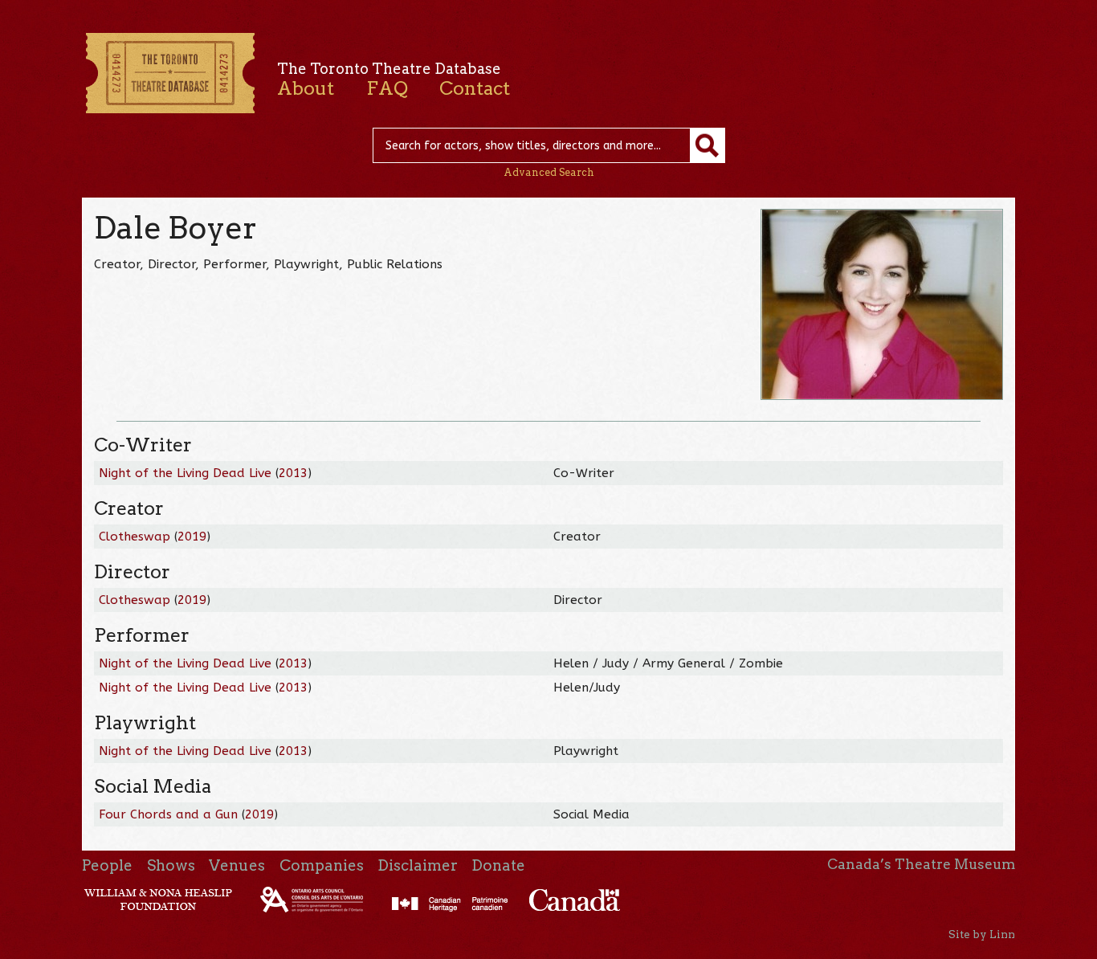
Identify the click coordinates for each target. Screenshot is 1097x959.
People (107, 865)
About (305, 88)
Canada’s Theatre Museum (921, 864)
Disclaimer (417, 865)
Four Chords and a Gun (168, 814)
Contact (474, 88)
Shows (171, 865)
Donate (498, 865)
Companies (321, 865)
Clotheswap (134, 536)
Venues (237, 865)
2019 (191, 536)
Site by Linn (981, 934)
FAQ (387, 88)
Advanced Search (549, 172)
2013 (293, 473)
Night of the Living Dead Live (185, 473)
